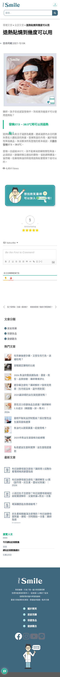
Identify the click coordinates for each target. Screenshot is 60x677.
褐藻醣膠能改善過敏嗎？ (25, 504)
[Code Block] (30, 261)
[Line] (41, 636)
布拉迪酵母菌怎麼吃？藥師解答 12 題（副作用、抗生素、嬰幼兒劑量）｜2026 (31, 482)
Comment (16, 523)
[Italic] (9, 261)
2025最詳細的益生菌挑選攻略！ (30, 394)
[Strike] (16, 261)
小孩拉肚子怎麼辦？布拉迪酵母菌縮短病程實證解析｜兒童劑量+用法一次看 (32, 494)
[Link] (33, 261)
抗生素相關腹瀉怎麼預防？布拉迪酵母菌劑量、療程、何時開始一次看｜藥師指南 (32, 516)
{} (37, 261)
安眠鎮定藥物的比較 (24, 365)
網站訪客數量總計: (11, 550)
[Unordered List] (23, 261)
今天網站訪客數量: (11, 542)
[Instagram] (26, 636)
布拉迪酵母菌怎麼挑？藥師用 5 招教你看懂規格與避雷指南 (31, 470)
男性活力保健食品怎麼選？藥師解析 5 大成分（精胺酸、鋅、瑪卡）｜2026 (27, 408)
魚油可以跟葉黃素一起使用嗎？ (30, 427)
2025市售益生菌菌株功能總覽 (29, 437)
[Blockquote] (26, 261)
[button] (55, 5)
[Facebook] (18, 636)
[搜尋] (55, 13)
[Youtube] (34, 636)
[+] (40, 261)
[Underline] (12, 261)
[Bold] (5, 261)
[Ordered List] (19, 261)
